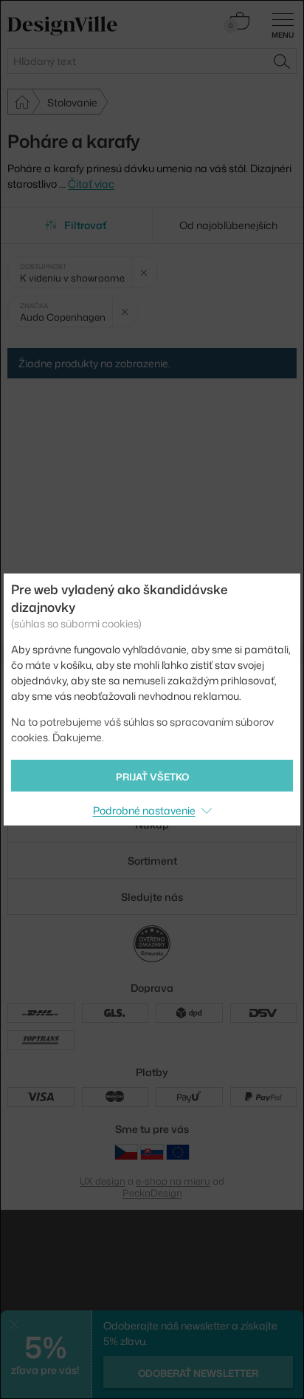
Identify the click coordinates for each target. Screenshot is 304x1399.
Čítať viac (91, 184)
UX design (102, 1181)
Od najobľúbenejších (228, 225)
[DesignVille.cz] (126, 1151)
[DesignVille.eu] (178, 1151)
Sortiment (152, 861)
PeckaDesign (152, 1192)
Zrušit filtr (144, 272)
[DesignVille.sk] (152, 1151)
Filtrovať (85, 225)
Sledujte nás (152, 897)
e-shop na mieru (173, 1181)
